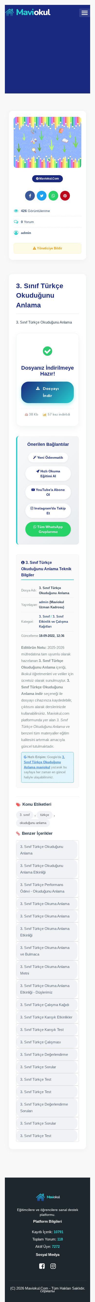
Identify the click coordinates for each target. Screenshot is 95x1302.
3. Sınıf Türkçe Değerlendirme (44, 1054)
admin (26, 233)
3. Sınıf (44, 616)
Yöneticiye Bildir (49, 248)
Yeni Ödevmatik (49, 457)
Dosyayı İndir (50, 392)
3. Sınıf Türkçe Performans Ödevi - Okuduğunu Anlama (42, 888)
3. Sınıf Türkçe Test (35, 1079)
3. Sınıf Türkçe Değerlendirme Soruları (44, 1107)
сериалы (47, 1291)
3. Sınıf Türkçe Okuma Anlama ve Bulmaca (44, 951)
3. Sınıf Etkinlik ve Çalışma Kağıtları (53, 622)
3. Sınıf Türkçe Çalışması (40, 1042)
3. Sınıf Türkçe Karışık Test (42, 1029)
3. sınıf (25, 815)
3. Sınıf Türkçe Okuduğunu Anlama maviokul (44, 762)
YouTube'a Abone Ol (50, 492)
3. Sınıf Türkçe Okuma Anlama (44, 904)
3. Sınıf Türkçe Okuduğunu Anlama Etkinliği (41, 869)
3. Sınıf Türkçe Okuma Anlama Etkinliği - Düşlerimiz (44, 989)
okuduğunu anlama (33, 823)
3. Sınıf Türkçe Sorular (38, 1067)
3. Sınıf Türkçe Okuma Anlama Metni (44, 970)
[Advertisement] (47, 55)
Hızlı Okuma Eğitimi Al (49, 473)
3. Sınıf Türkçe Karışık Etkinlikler (46, 1017)
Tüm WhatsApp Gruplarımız (49, 529)
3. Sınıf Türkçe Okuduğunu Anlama (41, 849)
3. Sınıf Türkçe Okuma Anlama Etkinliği (44, 931)
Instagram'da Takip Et (49, 510)
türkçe (44, 815)
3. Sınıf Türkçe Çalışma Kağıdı (44, 1005)
